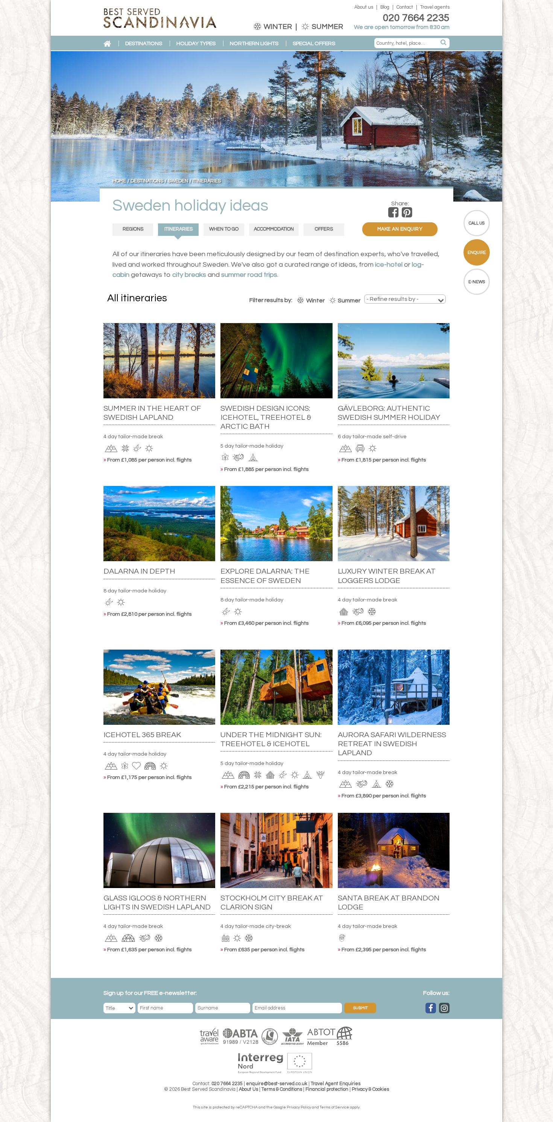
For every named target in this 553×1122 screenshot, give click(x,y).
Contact (405, 7)
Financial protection (326, 1089)
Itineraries (178, 229)
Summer (326, 26)
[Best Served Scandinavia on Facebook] (430, 1008)
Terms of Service (334, 1107)
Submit (360, 1008)
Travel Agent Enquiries (335, 1083)
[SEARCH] (444, 43)
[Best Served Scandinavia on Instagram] (444, 1008)
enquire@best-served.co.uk (276, 1083)
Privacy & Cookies (370, 1089)
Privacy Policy (299, 1107)
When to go (224, 229)
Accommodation (274, 229)
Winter (277, 26)
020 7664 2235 (416, 18)
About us (363, 7)
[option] (276, 126)
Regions (133, 229)
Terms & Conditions (281, 1089)
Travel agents (435, 7)
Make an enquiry (400, 229)
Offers (324, 229)
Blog (384, 7)
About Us (248, 1089)
